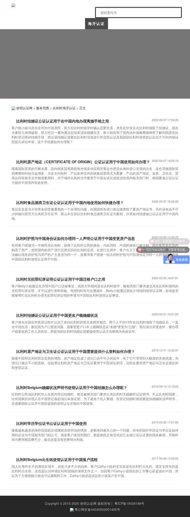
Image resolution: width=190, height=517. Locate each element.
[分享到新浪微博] (138, 107)
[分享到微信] (145, 107)
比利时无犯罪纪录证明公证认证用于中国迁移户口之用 (60, 279)
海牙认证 (96, 23)
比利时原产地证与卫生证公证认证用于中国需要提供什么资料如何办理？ (75, 351)
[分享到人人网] (160, 107)
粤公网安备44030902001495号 (97, 509)
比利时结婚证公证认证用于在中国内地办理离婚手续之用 (62, 121)
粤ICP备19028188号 (129, 503)
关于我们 (46, 23)
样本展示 (143, 23)
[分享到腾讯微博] (152, 107)
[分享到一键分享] (174, 107)
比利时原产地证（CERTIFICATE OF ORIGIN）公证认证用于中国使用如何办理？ (83, 161)
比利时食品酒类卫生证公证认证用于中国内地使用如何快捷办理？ (70, 202)
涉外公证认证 (119, 25)
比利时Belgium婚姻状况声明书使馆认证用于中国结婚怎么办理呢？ (71, 387)
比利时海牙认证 (64, 108)
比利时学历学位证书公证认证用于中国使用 (51, 423)
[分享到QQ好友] (167, 107)
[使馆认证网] (52, 5)
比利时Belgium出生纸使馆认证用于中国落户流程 (57, 459)
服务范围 (42, 108)
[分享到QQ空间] (131, 107)
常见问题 (166, 23)
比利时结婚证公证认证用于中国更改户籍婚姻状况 (57, 315)
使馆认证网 (23, 23)
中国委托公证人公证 (71, 25)
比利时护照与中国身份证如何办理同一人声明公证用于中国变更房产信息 (75, 238)
